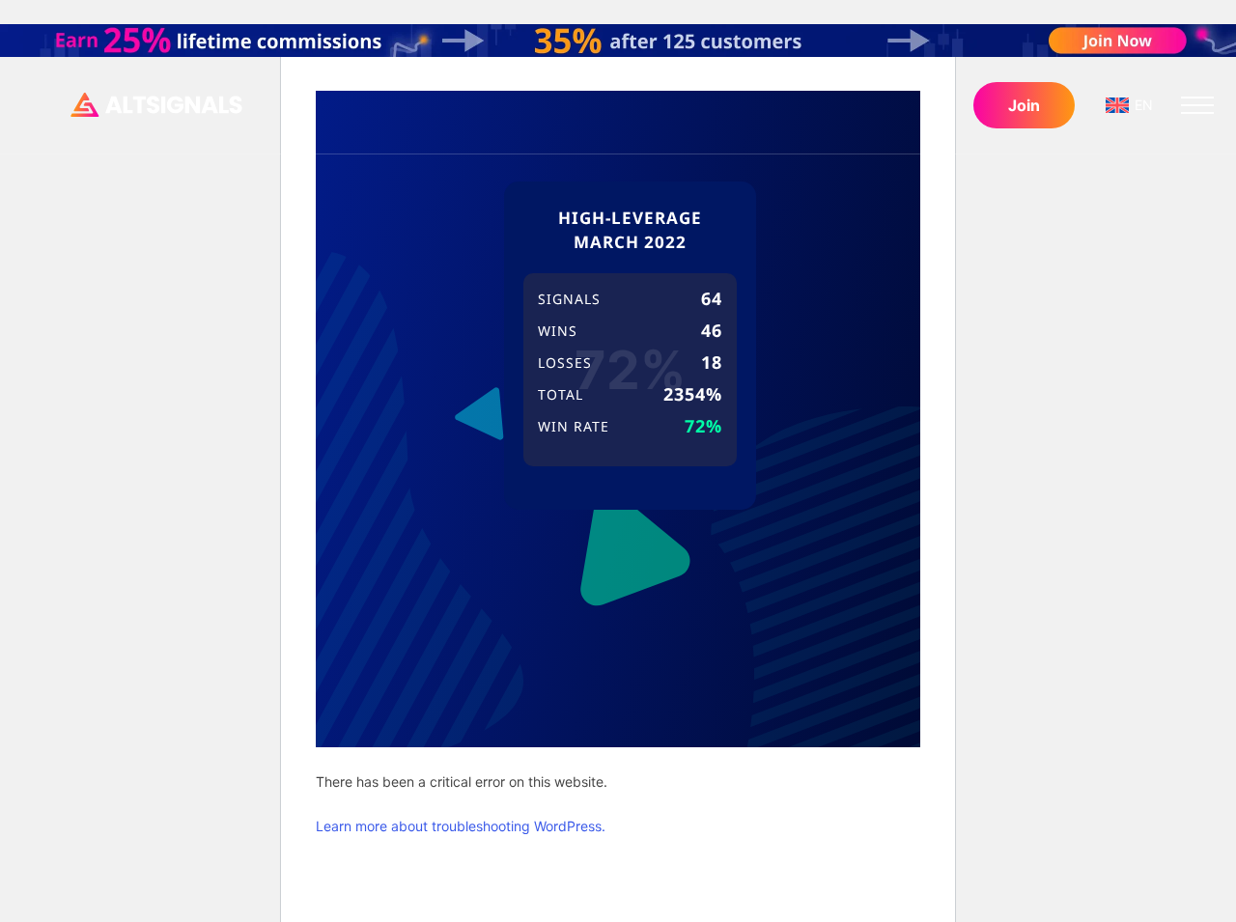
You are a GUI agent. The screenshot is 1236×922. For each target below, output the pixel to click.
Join (1024, 105)
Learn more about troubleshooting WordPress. (460, 826)
